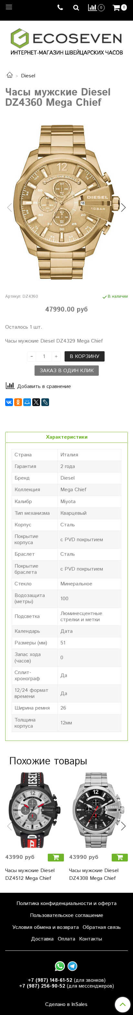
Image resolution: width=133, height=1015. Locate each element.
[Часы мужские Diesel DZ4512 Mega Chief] (34, 810)
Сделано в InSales (66, 1004)
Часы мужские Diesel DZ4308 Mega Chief (93, 874)
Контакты (90, 939)
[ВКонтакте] (9, 402)
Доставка (42, 939)
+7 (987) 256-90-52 (42, 986)
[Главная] (9, 76)
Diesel (28, 76)
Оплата (66, 939)
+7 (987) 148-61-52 (50, 980)
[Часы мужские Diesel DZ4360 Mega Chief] (66, 202)
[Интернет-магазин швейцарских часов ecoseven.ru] (66, 40)
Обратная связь (102, 927)
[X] (36, 402)
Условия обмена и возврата (45, 927)
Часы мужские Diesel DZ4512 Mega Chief (30, 874)
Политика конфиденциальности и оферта (66, 903)
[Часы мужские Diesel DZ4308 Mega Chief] (98, 810)
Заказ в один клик (67, 370)
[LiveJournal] (45, 402)
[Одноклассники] (18, 402)
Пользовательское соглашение (66, 915)
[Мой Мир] (27, 402)
